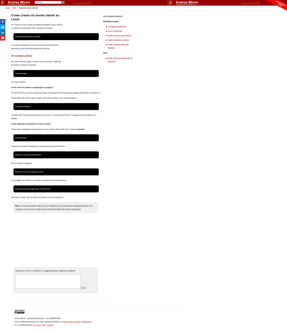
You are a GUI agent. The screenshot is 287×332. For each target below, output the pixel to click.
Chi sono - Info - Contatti (43, 325)
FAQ (14, 8)
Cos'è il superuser (115, 31)
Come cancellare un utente (118, 40)
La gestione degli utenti (117, 26)
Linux (7, 8)
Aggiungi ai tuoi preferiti (28, 8)
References (86, 322)
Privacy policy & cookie (71, 322)
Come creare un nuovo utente (119, 35)
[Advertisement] (80, 47)
